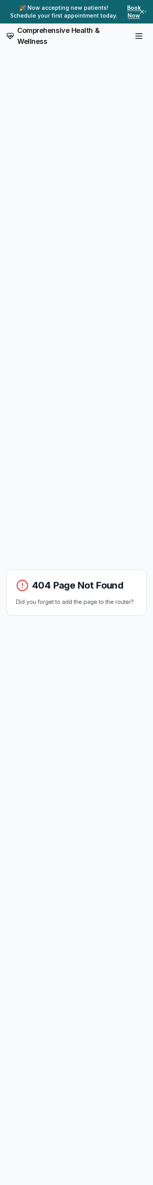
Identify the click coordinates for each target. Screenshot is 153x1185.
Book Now (134, 11)
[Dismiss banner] (142, 11)
